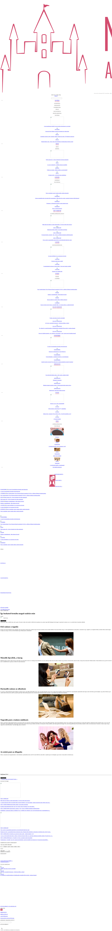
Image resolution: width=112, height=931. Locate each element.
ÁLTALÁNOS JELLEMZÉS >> (6, 860)
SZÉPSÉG (57, 148)
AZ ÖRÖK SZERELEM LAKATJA (57, 213)
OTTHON (57, 273)
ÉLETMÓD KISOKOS (57, 467)
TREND (57, 143)
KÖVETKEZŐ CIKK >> (12, 779)
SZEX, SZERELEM (57, 210)
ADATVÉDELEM (4, 916)
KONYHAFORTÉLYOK (57, 245)
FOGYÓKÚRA (57, 182)
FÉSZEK (57, 276)
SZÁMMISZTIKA (57, 107)
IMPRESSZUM (3, 912)
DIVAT (57, 146)
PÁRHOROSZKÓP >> (4, 861)
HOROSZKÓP (57, 105)
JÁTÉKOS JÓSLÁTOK (57, 424)
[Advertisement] (9, 763)
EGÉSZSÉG (57, 177)
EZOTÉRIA (57, 100)
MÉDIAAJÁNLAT (4, 914)
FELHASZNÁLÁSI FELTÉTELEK (7, 918)
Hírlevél (56, 95)
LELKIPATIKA (57, 103)
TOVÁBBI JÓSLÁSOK (5, 609)
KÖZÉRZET (57, 180)
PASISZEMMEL (57, 335)
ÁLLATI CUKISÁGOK (57, 306)
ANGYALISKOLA (57, 111)
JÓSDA (57, 420)
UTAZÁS (57, 392)
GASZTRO (57, 241)
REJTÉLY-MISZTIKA (57, 113)
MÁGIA (57, 109)
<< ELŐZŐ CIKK (3, 779)
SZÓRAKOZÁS (57, 363)
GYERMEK (57, 278)
